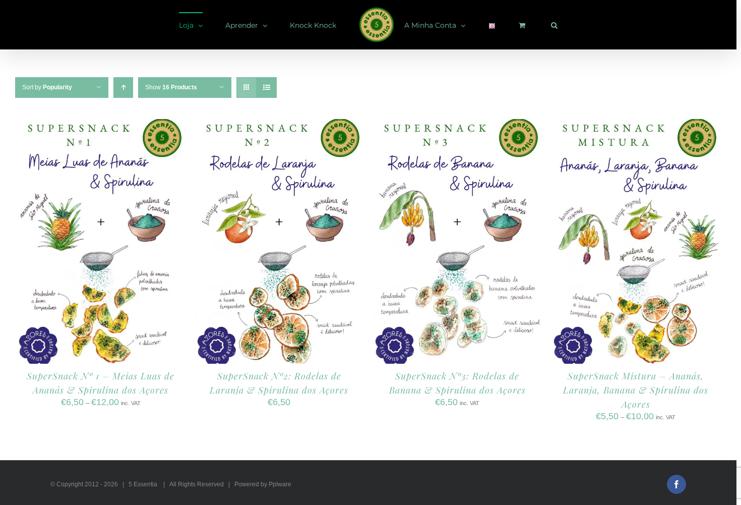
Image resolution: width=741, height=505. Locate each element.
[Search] (504, 24)
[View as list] (266, 87)
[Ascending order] (123, 87)
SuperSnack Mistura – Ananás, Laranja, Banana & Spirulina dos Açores (635, 390)
